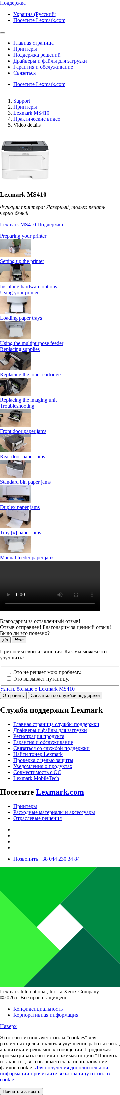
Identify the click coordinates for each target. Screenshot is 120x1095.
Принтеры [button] (25, 49)
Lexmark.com (60, 792)
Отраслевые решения (37, 818)
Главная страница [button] (33, 43)
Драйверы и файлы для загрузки (50, 730)
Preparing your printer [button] (23, 236)
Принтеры (25, 107)
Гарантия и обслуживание (43, 742)
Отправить (13, 695)
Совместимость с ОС (37, 772)
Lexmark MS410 (31, 113)
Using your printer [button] (19, 292)
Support (21, 101)
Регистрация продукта (38, 736)
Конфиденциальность (38, 1009)
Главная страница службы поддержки (56, 724)
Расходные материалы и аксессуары (54, 812)
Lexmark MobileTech (36, 778)
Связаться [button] (24, 73)
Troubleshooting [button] (17, 406)
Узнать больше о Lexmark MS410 (37, 689)
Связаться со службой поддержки (65, 695)
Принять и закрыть (21, 1091)
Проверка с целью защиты (43, 760)
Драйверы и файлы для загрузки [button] (50, 61)
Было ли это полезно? (25, 633)
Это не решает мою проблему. (47, 672)
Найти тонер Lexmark (38, 754)
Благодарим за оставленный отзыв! (40, 621)
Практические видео (36, 119)
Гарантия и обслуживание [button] (43, 67)
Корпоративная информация (45, 1015)
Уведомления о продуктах (42, 766)
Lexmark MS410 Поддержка (31, 224)
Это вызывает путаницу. (41, 679)
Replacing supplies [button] (20, 349)
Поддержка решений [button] (37, 55)
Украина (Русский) (34, 14)
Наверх (8, 1026)
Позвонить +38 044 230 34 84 (46, 859)
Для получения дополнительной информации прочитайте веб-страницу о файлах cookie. (55, 1073)
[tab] (60, 236)
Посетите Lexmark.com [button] (39, 20)
